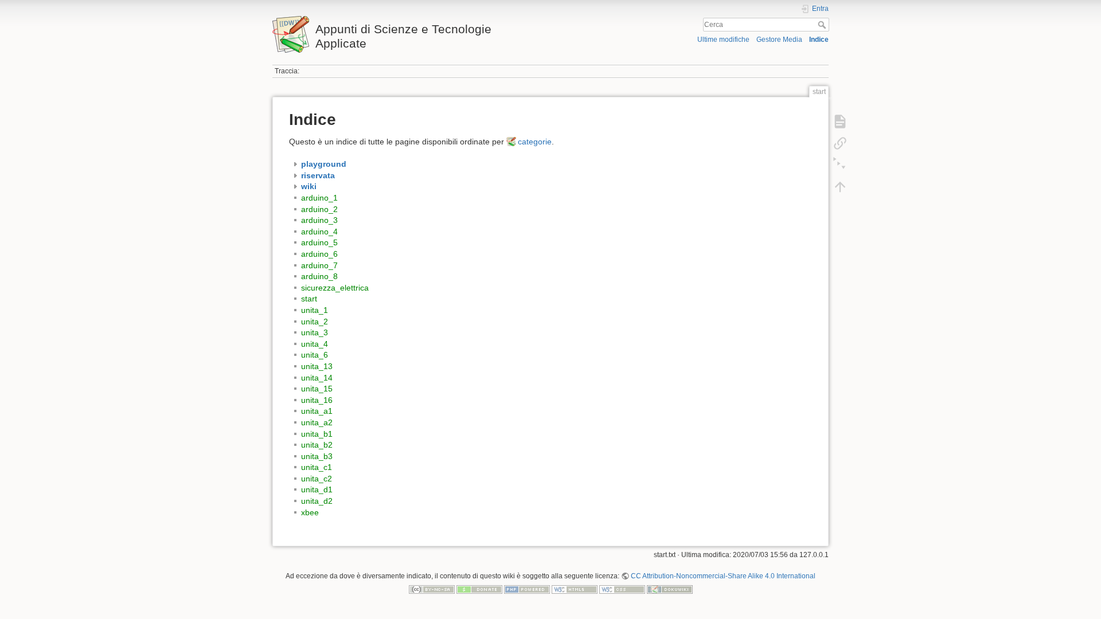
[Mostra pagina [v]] (840, 121)
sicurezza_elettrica (335, 287)
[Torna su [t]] (840, 187)
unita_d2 (317, 501)
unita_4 (314, 343)
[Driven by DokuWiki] (670, 589)
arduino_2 (319, 209)
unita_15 (317, 388)
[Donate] (479, 589)
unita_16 (317, 400)
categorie (535, 141)
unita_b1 (317, 433)
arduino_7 (319, 265)
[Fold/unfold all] (840, 165)
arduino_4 (319, 231)
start (309, 298)
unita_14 (317, 377)
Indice (819, 40)
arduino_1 (319, 197)
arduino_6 (319, 253)
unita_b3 (317, 456)
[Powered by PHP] (527, 589)
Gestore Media (779, 40)
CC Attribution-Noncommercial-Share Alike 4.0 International (723, 576)
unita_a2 (317, 422)
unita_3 (314, 332)
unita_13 (317, 366)
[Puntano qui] (840, 143)
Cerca (823, 25)
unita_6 (314, 354)
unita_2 (314, 321)
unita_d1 (317, 489)
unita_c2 (316, 478)
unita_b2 (317, 444)
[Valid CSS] (622, 589)
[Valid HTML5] (575, 589)
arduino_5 (319, 242)
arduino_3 (319, 220)
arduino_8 (319, 276)
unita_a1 (317, 411)
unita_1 (314, 310)
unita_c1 (316, 467)
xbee (310, 512)
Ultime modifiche (723, 40)
